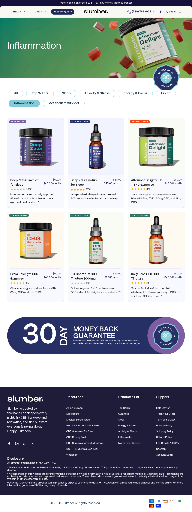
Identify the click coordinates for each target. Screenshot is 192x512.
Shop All (18, 12)
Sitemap (161, 449)
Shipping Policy (164, 431)
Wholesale (72, 455)
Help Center (163, 408)
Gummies (123, 414)
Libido (165, 93)
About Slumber (74, 408)
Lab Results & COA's (167, 443)
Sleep (66, 93)
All (16, 93)
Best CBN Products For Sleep (83, 426)
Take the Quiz (63, 12)
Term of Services (166, 420)
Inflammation (24, 103)
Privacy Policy (164, 426)
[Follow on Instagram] (17, 444)
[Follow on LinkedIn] (32, 444)
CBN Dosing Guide (76, 437)
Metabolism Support (63, 103)
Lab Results (73, 414)
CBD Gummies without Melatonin (85, 443)
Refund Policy (164, 437)
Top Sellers (40, 93)
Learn (39, 12)
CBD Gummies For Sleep (80, 431)
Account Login (164, 455)
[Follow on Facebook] (9, 444)
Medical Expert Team (78, 420)
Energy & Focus (135, 93)
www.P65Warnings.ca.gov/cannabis (48, 485)
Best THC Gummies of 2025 (82, 449)
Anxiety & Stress (97, 93)
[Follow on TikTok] (24, 444)
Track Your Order (165, 414)
